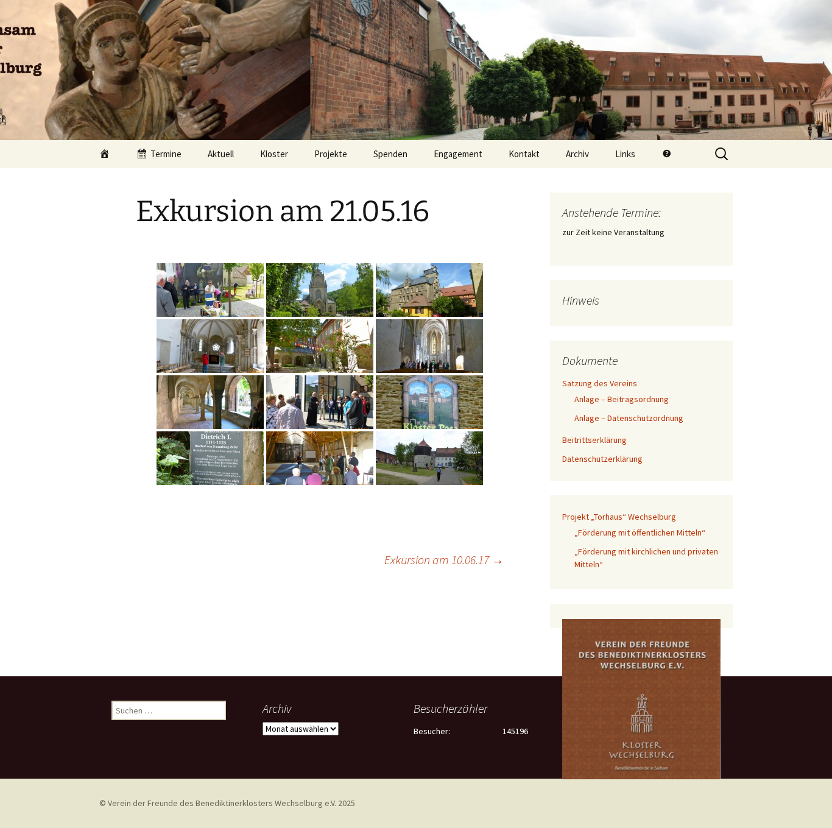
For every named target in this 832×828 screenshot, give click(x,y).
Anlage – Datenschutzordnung (628, 417)
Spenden (390, 154)
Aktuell (221, 154)
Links (625, 154)
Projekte (330, 154)
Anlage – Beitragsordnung (621, 399)
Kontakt (524, 154)
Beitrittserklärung (594, 439)
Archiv (577, 154)
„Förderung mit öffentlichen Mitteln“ (639, 532)
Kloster (274, 154)
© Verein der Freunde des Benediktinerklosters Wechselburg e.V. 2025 (227, 803)
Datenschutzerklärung (602, 458)
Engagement (458, 154)
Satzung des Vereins (599, 383)
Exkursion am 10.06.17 (444, 559)
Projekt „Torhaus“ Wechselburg (619, 516)
